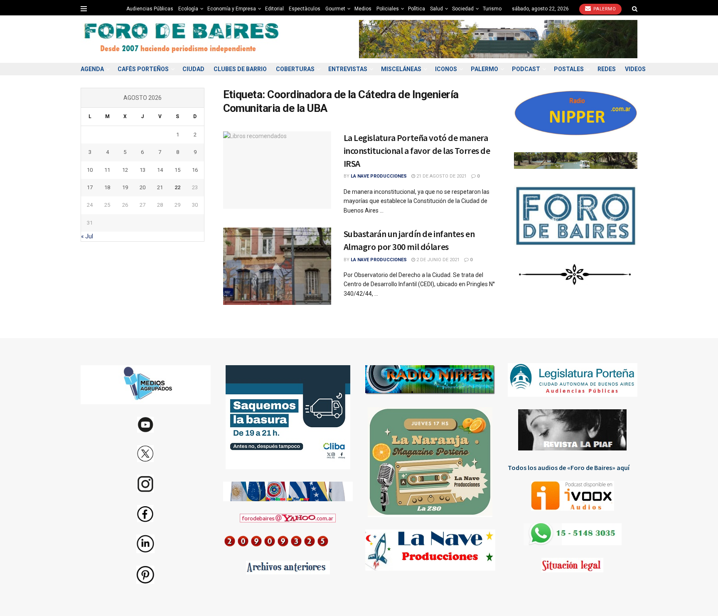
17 (90, 187)
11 (107, 170)
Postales (569, 69)
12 (125, 170)
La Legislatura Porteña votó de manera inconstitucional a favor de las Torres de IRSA (417, 150)
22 (177, 187)
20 (142, 187)
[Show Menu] (84, 8)
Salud (436, 9)
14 (160, 170)
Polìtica (416, 9)
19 (125, 187)
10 (90, 170)
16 (195, 170)
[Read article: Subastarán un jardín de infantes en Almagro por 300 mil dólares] (277, 266)
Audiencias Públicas (149, 9)
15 (177, 170)
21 (160, 187)
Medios (362, 9)
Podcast (526, 69)
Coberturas (295, 69)
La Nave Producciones (379, 176)
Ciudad (193, 69)
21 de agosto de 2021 (441, 176)
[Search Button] (634, 8)
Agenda (92, 69)
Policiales (387, 9)
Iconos (446, 69)
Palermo (604, 9)
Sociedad (463, 9)
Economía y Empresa (231, 9)
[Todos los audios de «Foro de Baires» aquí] (573, 496)
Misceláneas (401, 69)
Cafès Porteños (143, 69)
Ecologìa (188, 9)
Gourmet (335, 9)
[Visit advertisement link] (498, 39)
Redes (607, 69)
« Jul (87, 236)
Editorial (274, 9)
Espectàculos (304, 9)
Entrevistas (347, 69)
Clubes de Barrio (240, 69)
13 (142, 170)
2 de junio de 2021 (437, 259)
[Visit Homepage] (182, 39)
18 (107, 187)
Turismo (492, 9)
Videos (635, 69)
